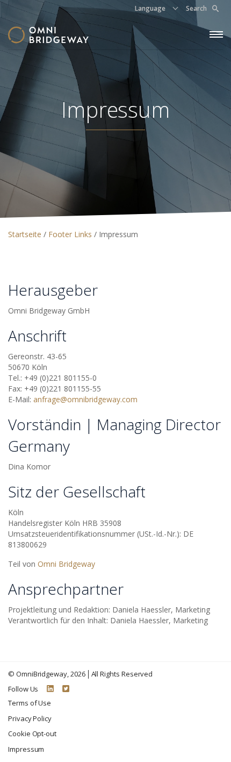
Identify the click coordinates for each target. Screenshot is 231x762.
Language (150, 8)
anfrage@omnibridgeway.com (85, 399)
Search (196, 8)
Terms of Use (29, 703)
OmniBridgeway (41, 674)
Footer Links (71, 234)
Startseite (26, 234)
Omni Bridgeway (66, 564)
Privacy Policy (30, 718)
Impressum (26, 749)
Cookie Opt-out (32, 733)
